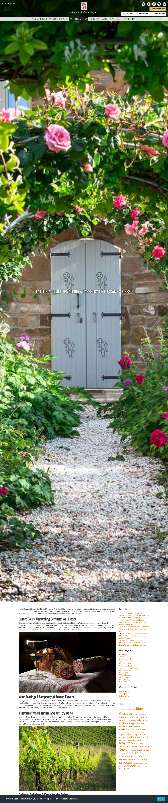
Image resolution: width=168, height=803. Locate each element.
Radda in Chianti (140, 737)
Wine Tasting (124, 679)
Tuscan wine (132, 746)
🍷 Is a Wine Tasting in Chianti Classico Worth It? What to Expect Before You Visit (132, 622)
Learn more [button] (73, 799)
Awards (105, 19)
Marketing (124, 729)
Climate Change (133, 720)
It (2, 3)
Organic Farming (126, 734)
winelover (122, 756)
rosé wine (137, 740)
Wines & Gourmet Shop (78, 19)
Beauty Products (125, 691)
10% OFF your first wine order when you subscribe (143, 14)
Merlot (121, 732)
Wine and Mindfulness (128, 668)
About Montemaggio (39, 19)
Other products (125, 694)
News (112, 19)
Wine (121, 661)
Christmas (123, 720)
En (5, 3)
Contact (126, 19)
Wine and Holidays (127, 666)
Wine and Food (125, 664)
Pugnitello (122, 737)
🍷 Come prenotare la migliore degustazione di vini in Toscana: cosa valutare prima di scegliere (134, 615)
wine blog (131, 753)
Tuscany (125, 749)
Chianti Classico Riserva (137, 717)
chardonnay (124, 709)
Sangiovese (126, 743)
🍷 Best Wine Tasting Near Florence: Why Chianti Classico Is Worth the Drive (133, 629)
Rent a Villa (95, 19)
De (8, 3)
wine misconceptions (139, 763)
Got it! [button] (160, 799)
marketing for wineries (138, 729)
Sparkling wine (138, 743)
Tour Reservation (158, 9)
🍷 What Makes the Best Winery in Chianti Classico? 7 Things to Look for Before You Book (134, 636)
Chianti (131, 709)
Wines (121, 698)
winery (121, 766)
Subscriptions (124, 696)
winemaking (124, 760)
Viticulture (139, 750)
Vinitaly (133, 750)
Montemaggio (124, 654)
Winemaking (124, 682)
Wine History (124, 675)
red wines (130, 740)
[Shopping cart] (133, 19)
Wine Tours (124, 769)
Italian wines (136, 726)
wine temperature (143, 766)
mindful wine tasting (129, 732)
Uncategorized (125, 659)
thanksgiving (123, 746)
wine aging (123, 753)
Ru (11, 3)
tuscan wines (143, 746)
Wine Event (140, 753)
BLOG (118, 19)
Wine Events (124, 673)
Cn (14, 3)
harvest (128, 726)
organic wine (140, 734)
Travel (121, 657)
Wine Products (125, 677)
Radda (129, 737)
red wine (122, 740)
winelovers (134, 756)
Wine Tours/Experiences (58, 19)
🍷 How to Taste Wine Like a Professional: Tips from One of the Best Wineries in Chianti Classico (132, 643)
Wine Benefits (125, 670)
